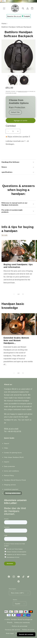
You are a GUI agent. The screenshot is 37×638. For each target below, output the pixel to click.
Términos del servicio (12, 630)
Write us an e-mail (11, 428)
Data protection (9, 466)
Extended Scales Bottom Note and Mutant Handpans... (16, 340)
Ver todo (5, 235)
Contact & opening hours (13, 452)
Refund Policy (9, 475)
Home (4, 23)
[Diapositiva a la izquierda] (14, 294)
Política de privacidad (19, 626)
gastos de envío (22, 91)
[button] (4, 8)
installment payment (11, 489)
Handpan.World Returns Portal (15, 480)
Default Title (15, 112)
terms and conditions (11, 471)
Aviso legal (10, 633)
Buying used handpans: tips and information (18, 265)
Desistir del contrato (26, 634)
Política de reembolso (22, 622)
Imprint (6, 462)
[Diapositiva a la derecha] (23, 294)
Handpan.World (16, 619)
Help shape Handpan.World (14, 457)
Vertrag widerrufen (13, 493)
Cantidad (11, 125)
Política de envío (28, 630)
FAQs (6, 448)
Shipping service (10, 485)
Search (6, 443)
